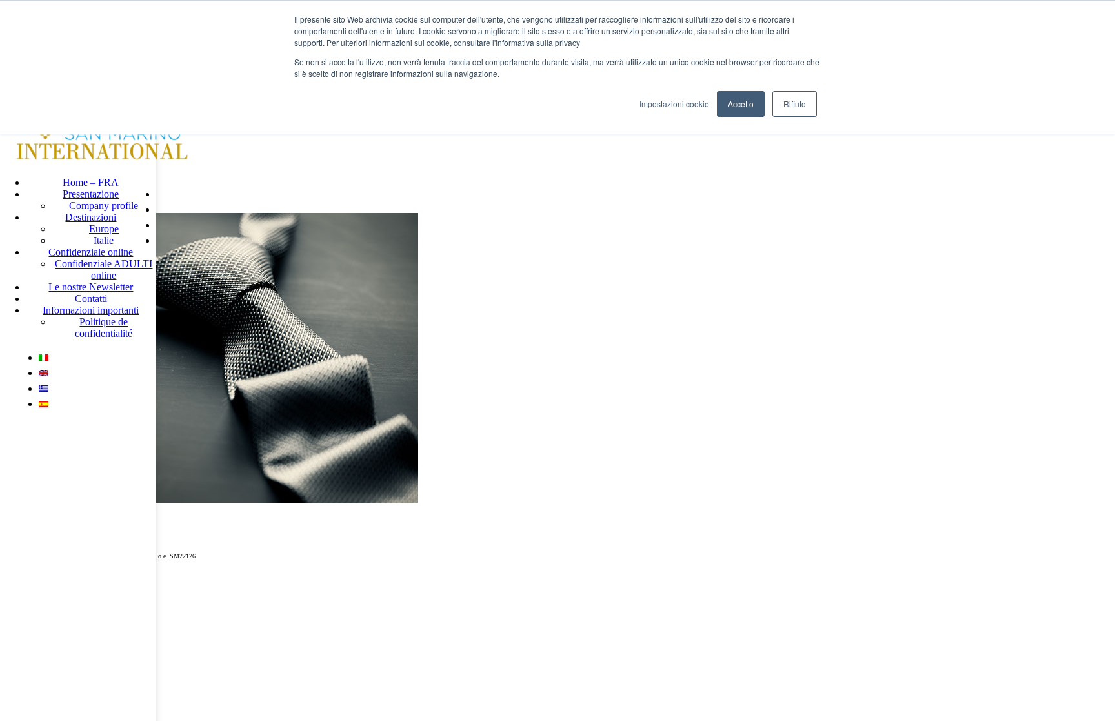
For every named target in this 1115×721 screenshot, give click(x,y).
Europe (104, 228)
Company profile (103, 205)
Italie (104, 240)
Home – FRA (91, 182)
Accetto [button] (741, 103)
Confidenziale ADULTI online (103, 269)
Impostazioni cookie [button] (674, 103)
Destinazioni (90, 217)
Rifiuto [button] (794, 103)
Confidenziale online (90, 252)
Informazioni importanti (91, 310)
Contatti (91, 298)
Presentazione (91, 193)
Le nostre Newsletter (90, 286)
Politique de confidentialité (103, 327)
